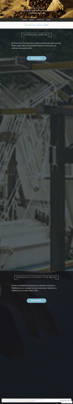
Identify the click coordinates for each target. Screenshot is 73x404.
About (31, 19)
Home (24, 19)
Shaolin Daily (36, 8)
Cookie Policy (32, 401)
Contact (40, 19)
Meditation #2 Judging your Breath (36, 277)
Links (48, 19)
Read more (34, 58)
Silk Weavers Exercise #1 (36, 35)
